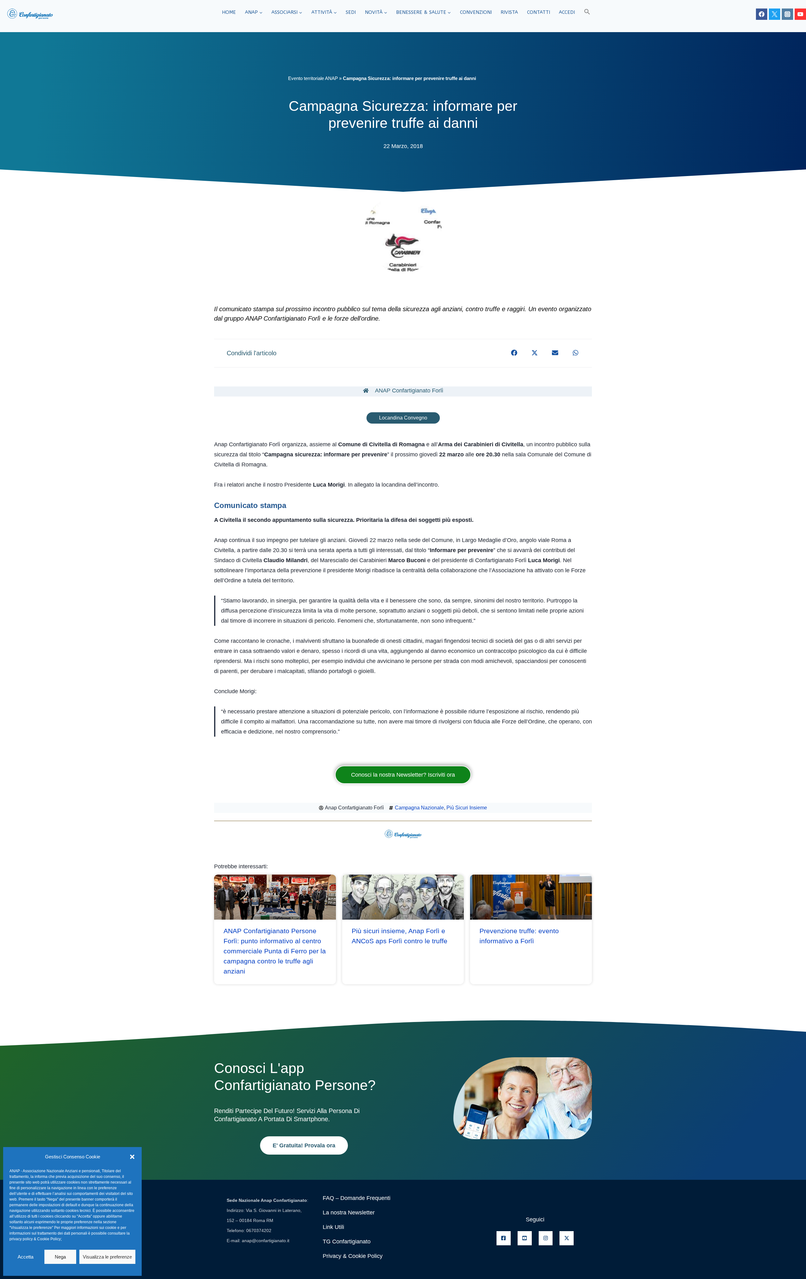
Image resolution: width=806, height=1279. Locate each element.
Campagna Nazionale (419, 807)
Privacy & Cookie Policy (353, 1256)
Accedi (567, 12)
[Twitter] (774, 14)
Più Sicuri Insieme (466, 807)
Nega (60, 1256)
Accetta (25, 1256)
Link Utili (333, 1227)
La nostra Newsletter (349, 1212)
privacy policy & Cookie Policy (35, 1239)
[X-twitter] (566, 1238)
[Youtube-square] (525, 1238)
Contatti (538, 12)
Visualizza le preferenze (107, 1256)
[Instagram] (787, 14)
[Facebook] (761, 14)
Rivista (509, 12)
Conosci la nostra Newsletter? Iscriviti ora (403, 775)
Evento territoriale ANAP (313, 78)
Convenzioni (476, 12)
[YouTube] (800, 14)
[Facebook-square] (504, 1238)
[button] (132, 1157)
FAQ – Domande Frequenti (356, 1198)
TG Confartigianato (347, 1241)
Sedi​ (351, 12)
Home (229, 12)
